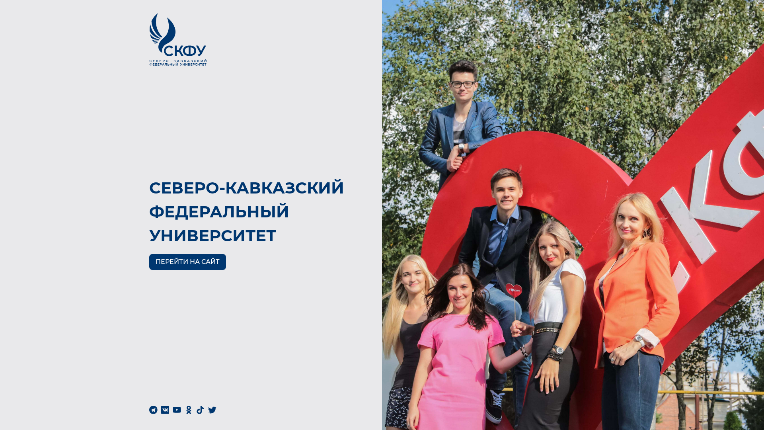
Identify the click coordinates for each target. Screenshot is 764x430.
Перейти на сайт (188, 262)
